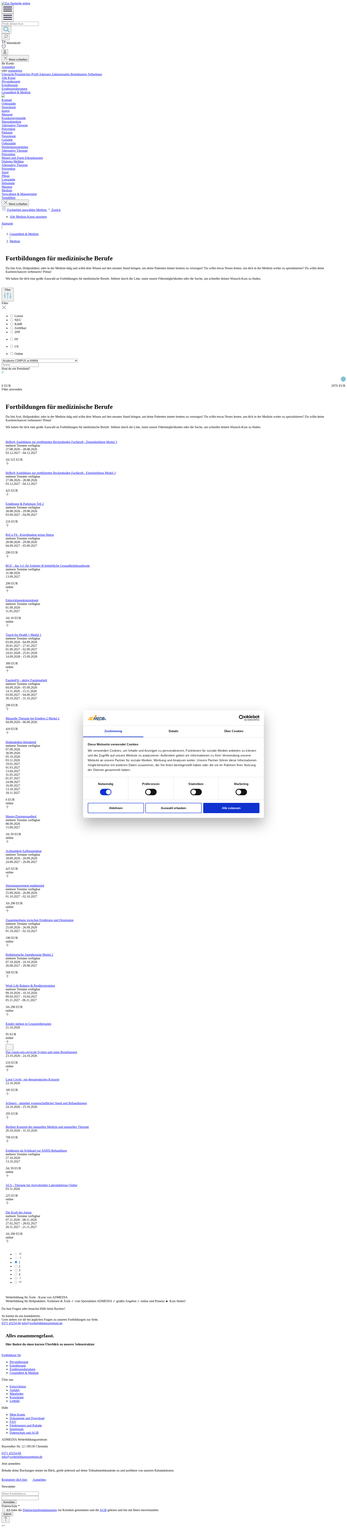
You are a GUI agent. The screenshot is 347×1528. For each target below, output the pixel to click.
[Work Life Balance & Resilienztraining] (7, 1014)
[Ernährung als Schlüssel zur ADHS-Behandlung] (7, 1176)
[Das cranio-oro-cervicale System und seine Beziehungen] (7, 1070)
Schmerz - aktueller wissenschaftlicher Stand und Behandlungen (46, 1103)
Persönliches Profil (27, 74)
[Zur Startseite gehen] (16, 3)
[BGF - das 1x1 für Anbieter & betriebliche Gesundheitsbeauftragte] (7, 591)
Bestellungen (79, 74)
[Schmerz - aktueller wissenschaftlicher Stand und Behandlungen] (7, 1118)
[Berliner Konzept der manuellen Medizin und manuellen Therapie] (7, 1141)
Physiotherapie (19, 1362)
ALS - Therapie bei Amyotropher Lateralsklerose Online (41, 1185)
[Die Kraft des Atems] (7, 1241)
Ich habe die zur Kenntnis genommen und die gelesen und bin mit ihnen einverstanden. (82, 1510)
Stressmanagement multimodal (25, 885)
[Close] (3, 1525)
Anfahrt (14, 1390)
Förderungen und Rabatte (26, 1425)
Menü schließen (18, 59)
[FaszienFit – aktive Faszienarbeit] (7, 709)
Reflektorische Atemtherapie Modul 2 (29, 954)
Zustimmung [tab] (113, 731)
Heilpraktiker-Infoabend (21, 742)
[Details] (8, 469)
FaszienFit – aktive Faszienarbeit (26, 680)
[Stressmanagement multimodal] (7, 911)
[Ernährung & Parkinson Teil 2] (7, 525)
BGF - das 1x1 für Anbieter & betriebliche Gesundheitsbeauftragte (48, 565)
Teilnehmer (95, 74)
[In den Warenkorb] (9, 1047)
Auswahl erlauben (173, 808)
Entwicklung (18, 1386)
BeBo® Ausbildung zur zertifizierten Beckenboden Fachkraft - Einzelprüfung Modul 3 (61, 473)
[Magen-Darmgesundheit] (7, 842)
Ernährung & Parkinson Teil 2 (25, 504)
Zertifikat (20, 328)
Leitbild (14, 1401)
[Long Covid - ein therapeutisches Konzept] (7, 1094)
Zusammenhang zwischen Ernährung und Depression (39, 920)
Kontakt (7, 100)
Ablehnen (115, 808)
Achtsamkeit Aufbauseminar (24, 851)
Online (18, 353)
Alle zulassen (231, 808)
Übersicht (8, 74)
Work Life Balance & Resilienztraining (30, 985)
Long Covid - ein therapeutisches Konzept (32, 1079)
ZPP (17, 332)
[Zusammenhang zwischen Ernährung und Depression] (7, 945)
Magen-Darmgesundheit (21, 816)
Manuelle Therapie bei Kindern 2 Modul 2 (32, 718)
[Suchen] (6, 30)
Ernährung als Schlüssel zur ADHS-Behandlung (36, 1150)
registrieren (15, 70)
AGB (103, 1510)
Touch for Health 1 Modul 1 (23, 635)
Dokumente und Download (27, 1418)
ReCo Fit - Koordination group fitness (30, 534)
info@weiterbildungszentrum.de (42, 1323)
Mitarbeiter (16, 1393)
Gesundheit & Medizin (24, 1372)
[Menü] (8, 9)
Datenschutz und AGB (24, 1432)
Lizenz (18, 316)
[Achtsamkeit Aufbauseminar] (7, 876)
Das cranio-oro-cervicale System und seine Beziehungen (41, 1052)
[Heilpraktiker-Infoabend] (7, 807)
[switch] (151, 792)
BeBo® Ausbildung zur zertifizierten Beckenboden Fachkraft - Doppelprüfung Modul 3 (61, 442)
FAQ (13, 1422)
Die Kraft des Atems (19, 1212)
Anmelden (8, 67)
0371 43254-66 (11, 1453)
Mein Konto (17, 1414)
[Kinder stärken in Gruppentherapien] (7, 1042)
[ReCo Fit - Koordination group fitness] (7, 556)
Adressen (45, 74)
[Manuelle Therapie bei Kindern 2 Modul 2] (7, 733)
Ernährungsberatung (22, 1369)
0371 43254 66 (11, 1323)
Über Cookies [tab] (233, 731)
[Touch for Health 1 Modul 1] (7, 671)
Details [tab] (174, 731)
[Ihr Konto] (5, 52)
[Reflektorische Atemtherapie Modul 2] (7, 976)
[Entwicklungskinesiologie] (7, 625)
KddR (18, 324)
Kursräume (17, 1397)
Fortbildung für (11, 1355)
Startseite (7, 223)
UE (16, 346)
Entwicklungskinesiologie (22, 600)
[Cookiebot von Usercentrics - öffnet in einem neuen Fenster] (241, 718)
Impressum (16, 1429)
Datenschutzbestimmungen (40, 1510)
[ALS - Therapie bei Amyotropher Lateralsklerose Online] (7, 1203)
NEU (17, 320)
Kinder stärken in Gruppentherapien (28, 1023)
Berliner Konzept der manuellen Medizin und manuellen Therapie (47, 1127)
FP (16, 339)
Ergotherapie (18, 1365)
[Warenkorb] (4, 43)
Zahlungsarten (61, 74)
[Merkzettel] (4, 47)
